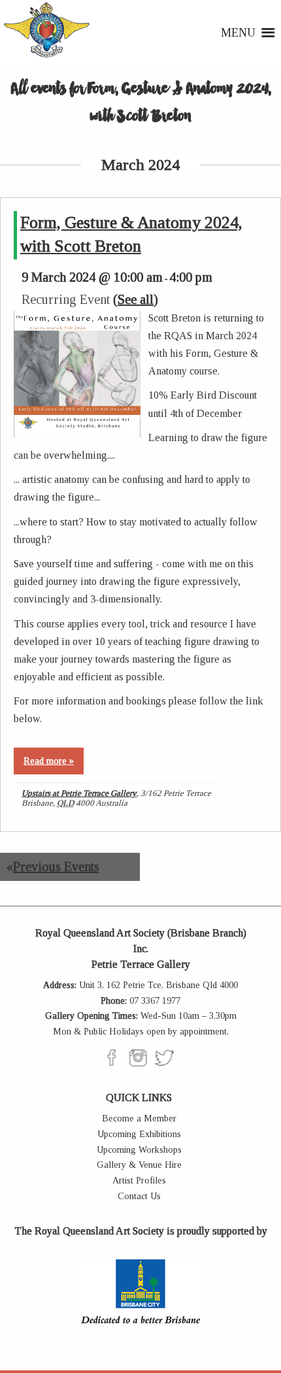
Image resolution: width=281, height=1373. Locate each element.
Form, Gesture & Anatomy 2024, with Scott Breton (131, 234)
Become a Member (139, 1118)
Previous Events (53, 866)
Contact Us (139, 1196)
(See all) (135, 299)
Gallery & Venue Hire (139, 1165)
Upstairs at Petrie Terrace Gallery (79, 793)
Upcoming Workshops (139, 1150)
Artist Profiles (139, 1180)
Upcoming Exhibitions (139, 1134)
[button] (238, 32)
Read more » (49, 761)
